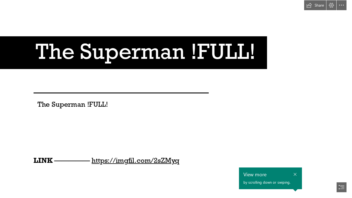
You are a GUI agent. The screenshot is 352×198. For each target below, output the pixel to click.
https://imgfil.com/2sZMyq (135, 160)
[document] (176, 99)
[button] (315, 5)
